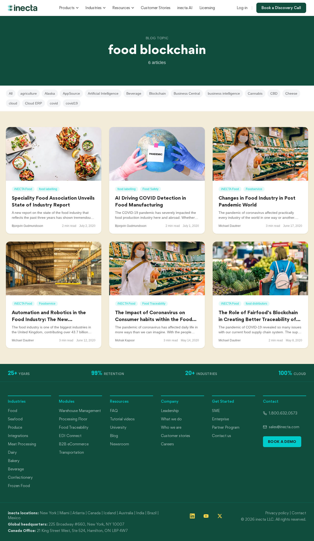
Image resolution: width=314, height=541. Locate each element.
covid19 (72, 103)
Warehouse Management (80, 410)
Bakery (13, 460)
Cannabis (255, 93)
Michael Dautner (230, 226)
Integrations (18, 435)
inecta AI (185, 7)
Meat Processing (22, 444)
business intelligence (224, 93)
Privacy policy (277, 513)
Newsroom (119, 444)
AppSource (71, 93)
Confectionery (20, 477)
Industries (93, 7)
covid (54, 103)
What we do (171, 419)
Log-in (242, 7)
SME (216, 410)
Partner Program (225, 427)
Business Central (187, 93)
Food (12, 410)
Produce (15, 427)
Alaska (50, 93)
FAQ (114, 410)
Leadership (170, 410)
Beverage (133, 93)
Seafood (15, 419)
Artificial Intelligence (103, 93)
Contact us (221, 435)
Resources (121, 7)
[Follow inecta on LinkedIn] (192, 516)
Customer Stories (155, 7)
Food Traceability (73, 427)
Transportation (71, 452)
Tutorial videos (122, 419)
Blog (114, 435)
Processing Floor (73, 419)
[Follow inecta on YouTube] (206, 516)
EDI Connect (70, 435)
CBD (273, 93)
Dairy (12, 452)
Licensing (207, 7)
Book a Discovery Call (281, 7)
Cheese (291, 93)
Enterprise (220, 419)
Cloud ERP (33, 103)
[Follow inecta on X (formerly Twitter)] (219, 516)
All (11, 93)
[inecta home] (22, 8)
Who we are (171, 427)
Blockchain (157, 93)
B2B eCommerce (74, 444)
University (118, 427)
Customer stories (175, 435)
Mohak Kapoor (125, 340)
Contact (299, 513)
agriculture (28, 93)
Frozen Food (19, 485)
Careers (167, 444)
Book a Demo (282, 441)
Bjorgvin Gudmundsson (27, 226)
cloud (13, 103)
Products (67, 7)
